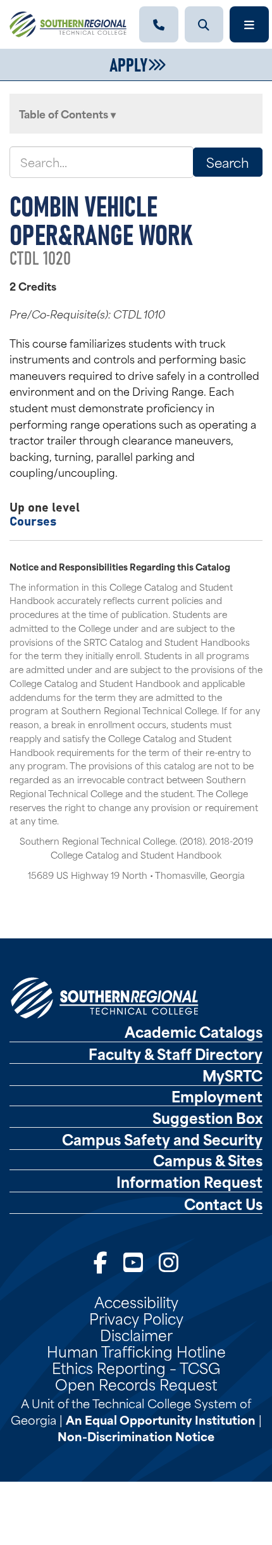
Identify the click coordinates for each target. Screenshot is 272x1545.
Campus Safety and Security (162, 1139)
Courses (32, 520)
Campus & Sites (208, 1160)
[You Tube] (133, 1261)
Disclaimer (136, 1334)
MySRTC (232, 1075)
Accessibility (136, 1301)
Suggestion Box (207, 1117)
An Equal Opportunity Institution (161, 1419)
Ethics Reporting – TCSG (136, 1367)
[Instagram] (168, 1261)
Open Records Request (136, 1383)
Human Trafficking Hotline (136, 1350)
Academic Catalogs (194, 1031)
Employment (217, 1096)
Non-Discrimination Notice (136, 1436)
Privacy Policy (136, 1317)
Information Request (189, 1181)
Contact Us (223, 1204)
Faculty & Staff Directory (176, 1054)
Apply (128, 63)
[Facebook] (100, 1261)
